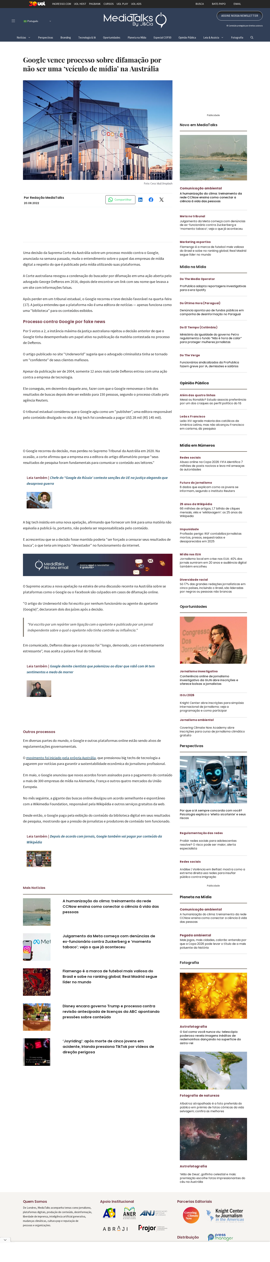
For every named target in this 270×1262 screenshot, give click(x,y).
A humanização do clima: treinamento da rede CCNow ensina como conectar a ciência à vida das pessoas (111, 906)
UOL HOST (80, 4)
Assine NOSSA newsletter (239, 15)
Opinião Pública (187, 37)
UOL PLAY (122, 4)
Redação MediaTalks (47, 197)
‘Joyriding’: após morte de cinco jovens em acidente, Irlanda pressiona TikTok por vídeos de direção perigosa (108, 1046)
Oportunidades (111, 37)
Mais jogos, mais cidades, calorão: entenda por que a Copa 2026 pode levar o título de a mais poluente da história (213, 944)
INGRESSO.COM (61, 4)
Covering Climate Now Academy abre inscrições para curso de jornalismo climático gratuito (212, 731)
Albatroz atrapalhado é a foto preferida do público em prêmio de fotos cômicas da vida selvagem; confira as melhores (212, 1107)
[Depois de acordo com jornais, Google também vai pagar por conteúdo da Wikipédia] (39, 865)
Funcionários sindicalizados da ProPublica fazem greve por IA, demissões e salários (209, 364)
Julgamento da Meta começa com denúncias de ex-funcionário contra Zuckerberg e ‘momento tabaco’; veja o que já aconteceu (109, 941)
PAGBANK (95, 4)
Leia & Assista (211, 37)
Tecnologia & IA (87, 37)
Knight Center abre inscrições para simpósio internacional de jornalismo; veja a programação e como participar (212, 707)
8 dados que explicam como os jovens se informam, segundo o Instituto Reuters (209, 489)
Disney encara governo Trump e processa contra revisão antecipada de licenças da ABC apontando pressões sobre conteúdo (111, 1011)
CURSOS (109, 4)
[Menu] (13, 21)
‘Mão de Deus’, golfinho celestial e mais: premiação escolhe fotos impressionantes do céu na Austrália (212, 1178)
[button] (252, 37)
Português (32, 21)
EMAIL (237, 4)
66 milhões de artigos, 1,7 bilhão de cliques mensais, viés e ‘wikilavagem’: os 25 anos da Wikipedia (211, 512)
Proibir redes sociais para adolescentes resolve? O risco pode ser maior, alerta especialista (208, 845)
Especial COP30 (162, 37)
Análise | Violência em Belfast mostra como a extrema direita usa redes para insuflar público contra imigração (212, 873)
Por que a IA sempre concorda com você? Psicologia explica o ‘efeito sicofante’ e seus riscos (213, 814)
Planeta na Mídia (137, 37)
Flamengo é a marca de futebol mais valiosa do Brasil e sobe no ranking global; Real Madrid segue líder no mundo (110, 976)
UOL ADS (136, 4)
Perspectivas (45, 37)
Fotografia (237, 37)
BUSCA (200, 4)
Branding (65, 37)
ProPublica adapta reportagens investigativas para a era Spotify (213, 288)
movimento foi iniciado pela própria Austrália (61, 757)
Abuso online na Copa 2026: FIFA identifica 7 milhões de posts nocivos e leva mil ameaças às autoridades (212, 466)
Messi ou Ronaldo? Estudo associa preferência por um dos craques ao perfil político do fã (213, 402)
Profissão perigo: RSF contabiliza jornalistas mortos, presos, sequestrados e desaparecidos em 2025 (211, 537)
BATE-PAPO (219, 4)
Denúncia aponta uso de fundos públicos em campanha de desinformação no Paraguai (212, 312)
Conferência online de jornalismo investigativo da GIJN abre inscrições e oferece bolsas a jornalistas (209, 680)
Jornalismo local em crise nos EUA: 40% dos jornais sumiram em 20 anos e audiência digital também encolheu (213, 563)
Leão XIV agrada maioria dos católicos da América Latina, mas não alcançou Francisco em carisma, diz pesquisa (212, 425)
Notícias (21, 37)
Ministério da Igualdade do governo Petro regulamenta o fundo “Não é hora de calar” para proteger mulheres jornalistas (211, 338)
